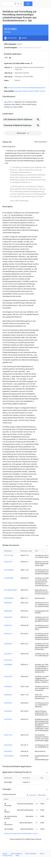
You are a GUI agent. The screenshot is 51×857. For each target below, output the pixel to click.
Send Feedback (16, 854)
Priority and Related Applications (33, 88)
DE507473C (8, 562)
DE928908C (8, 664)
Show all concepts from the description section (21, 833)
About (5, 854)
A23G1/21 (10, 102)
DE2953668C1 (9, 598)
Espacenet (18, 91)
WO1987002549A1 (10, 590)
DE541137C (8, 735)
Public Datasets (30, 854)
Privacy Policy (7, 855)
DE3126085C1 (9, 570)
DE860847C (8, 603)
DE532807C (8, 711)
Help (17, 855)
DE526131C (8, 634)
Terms (42, 854)
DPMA (36, 91)
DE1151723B (8, 555)
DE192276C (8, 660)
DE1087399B (8, 578)
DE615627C (8, 654)
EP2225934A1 (9, 756)
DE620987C (8, 644)
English (19, 44)
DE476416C (8, 719)
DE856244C (8, 695)
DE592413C (8, 625)
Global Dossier (28, 91)
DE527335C (8, 745)
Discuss (42, 91)
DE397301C (8, 751)
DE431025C (8, 676)
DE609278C (8, 617)
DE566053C (8, 686)
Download (32, 795)
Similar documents (14, 88)
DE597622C (8, 703)
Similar (24, 38)
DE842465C (8, 611)
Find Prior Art (12, 38)
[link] (21, 104)
